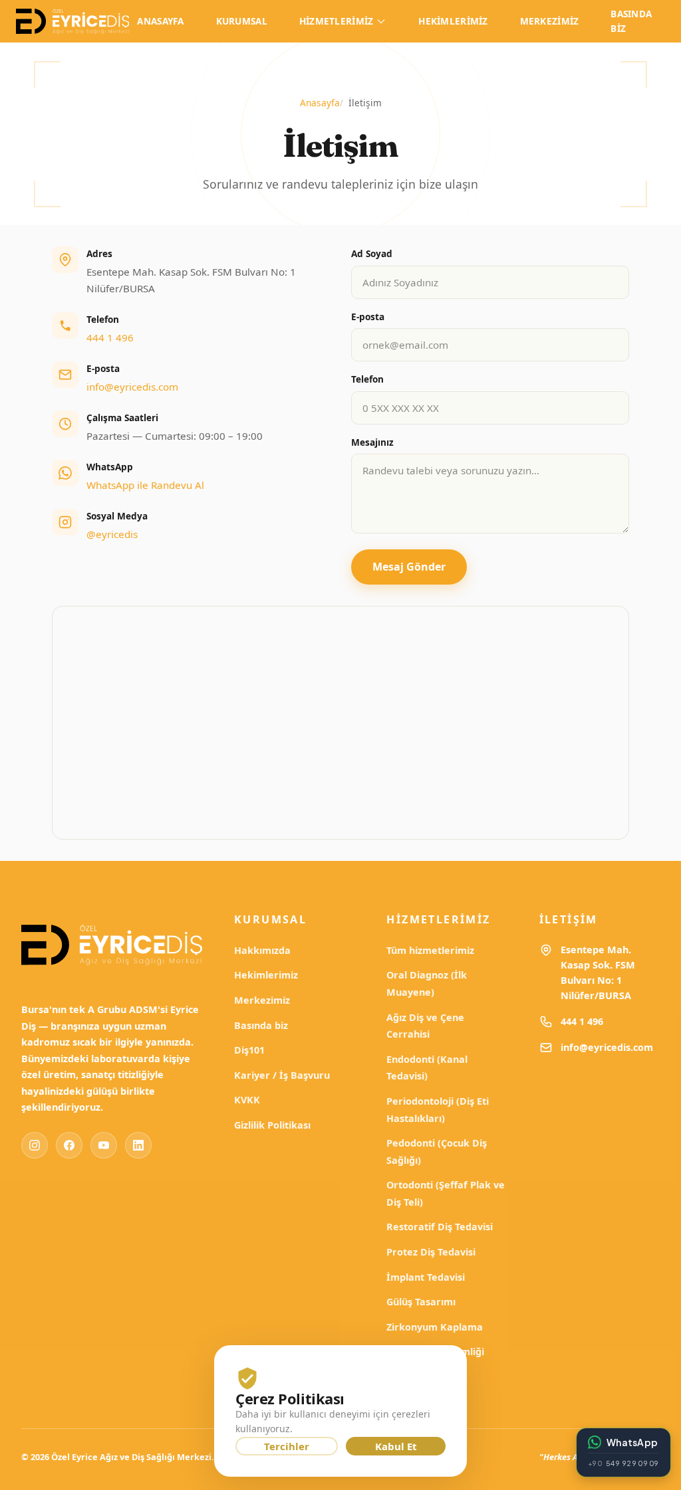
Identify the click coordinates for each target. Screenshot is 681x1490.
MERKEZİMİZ (549, 21)
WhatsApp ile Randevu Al (145, 485)
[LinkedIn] (138, 1145)
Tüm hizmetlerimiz (430, 950)
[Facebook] (69, 1145)
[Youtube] (103, 1145)
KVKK (247, 1099)
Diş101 (249, 1050)
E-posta (367, 316)
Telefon (367, 379)
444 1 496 (110, 337)
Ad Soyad (371, 253)
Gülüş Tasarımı (421, 1301)
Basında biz (261, 1025)
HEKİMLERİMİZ (452, 21)
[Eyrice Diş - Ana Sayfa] (72, 21)
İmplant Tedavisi (425, 1277)
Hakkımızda (262, 950)
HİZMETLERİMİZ (336, 21)
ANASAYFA (160, 21)
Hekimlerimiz (266, 975)
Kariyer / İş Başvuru (282, 1075)
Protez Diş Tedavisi (431, 1252)
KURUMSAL (241, 21)
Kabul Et (396, 1446)
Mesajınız (372, 442)
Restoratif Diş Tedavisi (439, 1226)
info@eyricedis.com (132, 386)
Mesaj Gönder (409, 566)
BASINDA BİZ (631, 21)
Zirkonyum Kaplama (434, 1327)
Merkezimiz (262, 1000)
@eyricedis (112, 534)
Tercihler (286, 1446)
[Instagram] (34, 1145)
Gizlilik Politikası (272, 1125)
